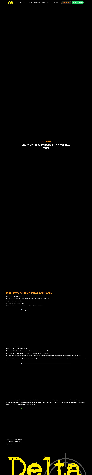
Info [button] (48, 2)
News (12, 439)
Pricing (43, 2)
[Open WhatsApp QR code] (78, 2)
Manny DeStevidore (12, 444)
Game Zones (37, 2)
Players (31, 2)
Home (17, 2)
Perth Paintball (23, 2)
